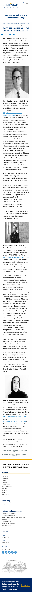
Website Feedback (7, 507)
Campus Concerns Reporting (9, 515)
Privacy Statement (7, 521)
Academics (5, 477)
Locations (4, 490)
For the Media (5, 505)
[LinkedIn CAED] (12, 552)
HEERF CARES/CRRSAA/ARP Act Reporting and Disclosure (14, 518)
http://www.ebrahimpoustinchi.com (16, 257)
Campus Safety (6, 484)
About (3, 475)
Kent (4, 23)
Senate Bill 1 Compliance (8, 523)
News (3, 492)
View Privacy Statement (9, 589)
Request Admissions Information (10, 503)
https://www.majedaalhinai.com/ (14, 421)
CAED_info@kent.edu (8, 543)
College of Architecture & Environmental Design (16, 16)
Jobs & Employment (7, 486)
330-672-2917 (5, 537)
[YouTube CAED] (9, 552)
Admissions (5, 478)
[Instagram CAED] (15, 552)
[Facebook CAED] (3, 552)
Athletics (4, 482)
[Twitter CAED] (6, 552)
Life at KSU (4, 488)
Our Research (5, 494)
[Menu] (27, 3)
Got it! (26, 585)
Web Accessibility (6, 525)
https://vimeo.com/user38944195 (14, 417)
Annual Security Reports (8, 513)
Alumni (4, 481)
